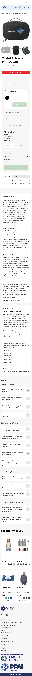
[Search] (20, 7)
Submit (22, 145)
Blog (2, 648)
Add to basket (16, 167)
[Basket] (24, 7)
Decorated (7, 176)
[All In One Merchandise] (7, 7)
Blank (15, 176)
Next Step (19, 105)
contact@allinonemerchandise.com (9, 622)
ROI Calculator (5, 651)
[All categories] (28, 7)
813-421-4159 (5, 619)
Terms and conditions (7, 641)
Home (2, 13)
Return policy (5, 638)
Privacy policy (5, 635)
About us (3, 644)
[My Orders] (16, 7)
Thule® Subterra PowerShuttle (19, 13)
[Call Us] (3, 3)
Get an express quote (16, 72)
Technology (7, 13)
